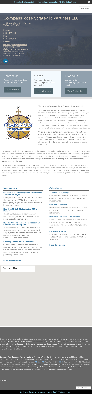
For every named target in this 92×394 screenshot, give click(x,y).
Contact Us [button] (11, 90)
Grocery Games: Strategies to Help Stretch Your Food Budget (22, 194)
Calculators (55, 188)
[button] (84, 8)
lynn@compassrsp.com (13, 47)
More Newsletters (12, 260)
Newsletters (10, 188)
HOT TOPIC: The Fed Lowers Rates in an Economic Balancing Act (21, 224)
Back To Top (82, 388)
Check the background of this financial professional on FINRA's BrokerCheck (45, 2)
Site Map (3, 380)
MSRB (60, 362)
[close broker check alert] (89, 2)
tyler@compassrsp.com (14, 51)
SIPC (42, 362)
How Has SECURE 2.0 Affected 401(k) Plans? (20, 210)
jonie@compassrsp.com (14, 55)
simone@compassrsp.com (15, 45)
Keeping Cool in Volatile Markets (18, 242)
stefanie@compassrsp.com (15, 49)
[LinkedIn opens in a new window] (5, 61)
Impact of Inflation (58, 231)
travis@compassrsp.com (14, 53)
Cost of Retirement (58, 205)
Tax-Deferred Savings (59, 193)
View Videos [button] (43, 91)
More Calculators (58, 245)
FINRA (37, 362)
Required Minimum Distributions (64, 217)
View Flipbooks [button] (74, 91)
